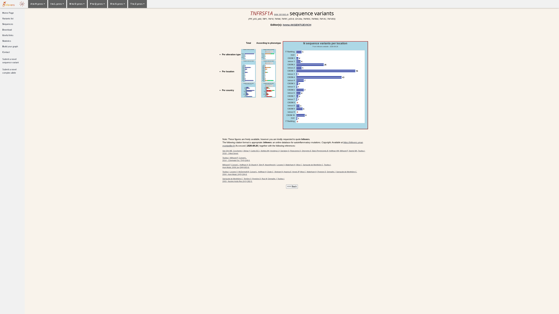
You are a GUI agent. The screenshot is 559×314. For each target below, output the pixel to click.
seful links (7, 35)
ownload (7, 29)
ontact (6, 52)
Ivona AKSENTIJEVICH (297, 24)
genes (37, 4)
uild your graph (10, 46)
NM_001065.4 (281, 14)
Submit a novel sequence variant (10, 61)
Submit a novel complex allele (9, 71)
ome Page (8, 13)
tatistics (6, 41)
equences (7, 24)
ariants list (7, 18)
